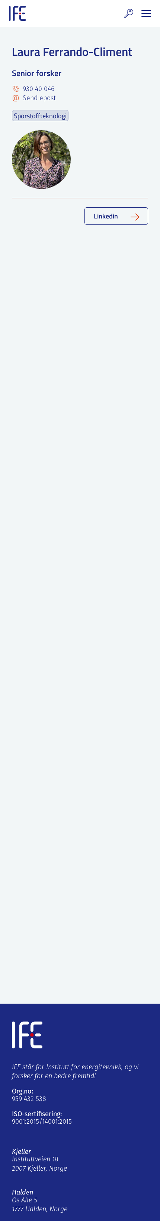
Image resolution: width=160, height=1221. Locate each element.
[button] (128, 13)
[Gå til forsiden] (17, 13)
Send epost (38, 98)
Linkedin (106, 215)
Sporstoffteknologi (40, 115)
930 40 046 (37, 89)
